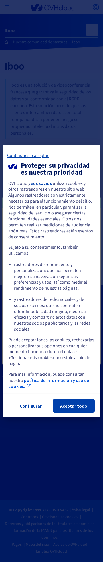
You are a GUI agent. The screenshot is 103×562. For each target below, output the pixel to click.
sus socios (41, 183)
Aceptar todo (73, 406)
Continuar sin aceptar (28, 155)
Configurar (31, 406)
